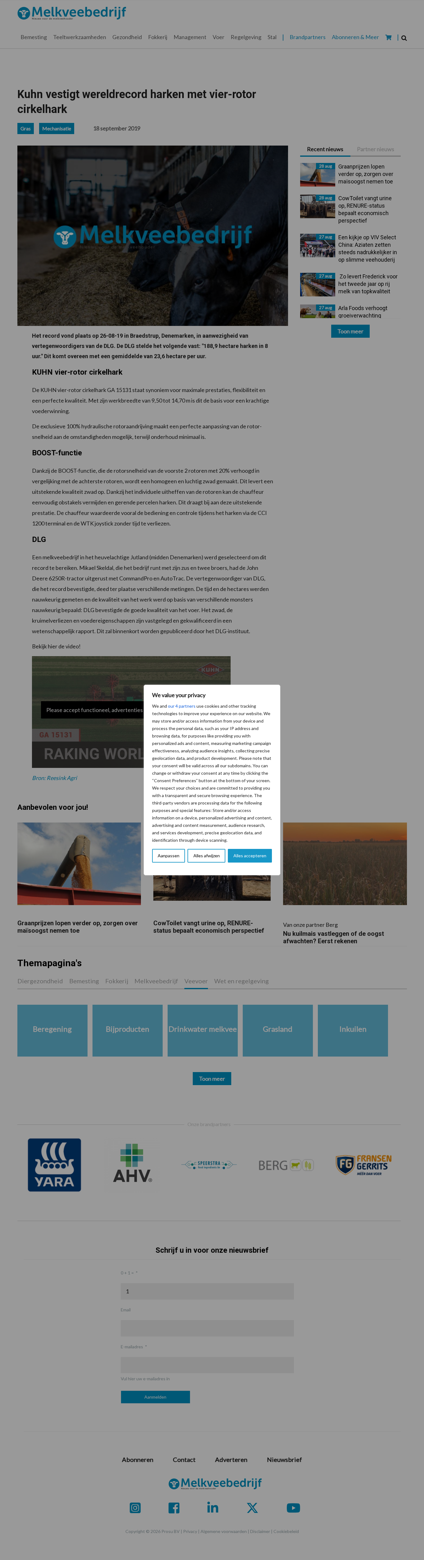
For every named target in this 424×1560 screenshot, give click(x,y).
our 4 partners (182, 706)
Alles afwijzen (206, 855)
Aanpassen (168, 855)
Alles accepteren (249, 855)
